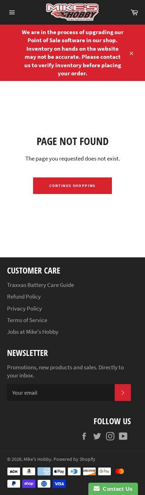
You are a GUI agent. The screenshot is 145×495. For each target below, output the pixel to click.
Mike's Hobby (37, 459)
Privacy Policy (24, 308)
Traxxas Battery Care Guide (40, 285)
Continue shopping (72, 185)
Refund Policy (24, 296)
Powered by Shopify (74, 459)
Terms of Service (27, 320)
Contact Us (116, 489)
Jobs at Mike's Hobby (32, 332)
